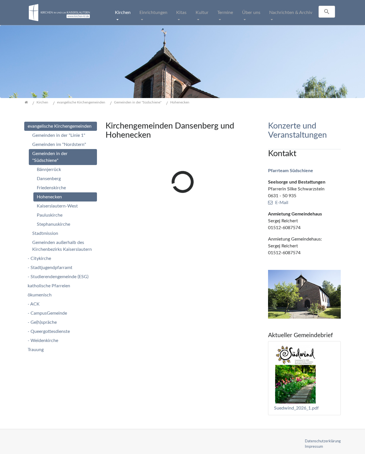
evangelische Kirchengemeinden (60, 126)
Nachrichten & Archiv (290, 12)
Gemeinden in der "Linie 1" (58, 135)
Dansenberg (49, 178)
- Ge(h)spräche (42, 322)
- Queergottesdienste (49, 331)
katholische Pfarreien (49, 286)
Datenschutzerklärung (323, 441)
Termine (225, 12)
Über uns (251, 12)
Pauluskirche (49, 215)
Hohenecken (49, 197)
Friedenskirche (51, 188)
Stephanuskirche (53, 224)
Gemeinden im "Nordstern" (59, 144)
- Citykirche (39, 258)
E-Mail (281, 202)
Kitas (181, 12)
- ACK (34, 304)
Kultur (202, 12)
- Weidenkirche (43, 340)
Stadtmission (45, 233)
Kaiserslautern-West (57, 206)
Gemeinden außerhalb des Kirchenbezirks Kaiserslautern (62, 246)
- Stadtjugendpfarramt (50, 267)
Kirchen (123, 12)
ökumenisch (40, 295)
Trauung (36, 349)
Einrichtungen (153, 12)
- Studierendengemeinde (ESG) (58, 276)
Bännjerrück (49, 169)
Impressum (314, 446)
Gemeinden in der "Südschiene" (50, 157)
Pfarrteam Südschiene (290, 170)
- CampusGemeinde (47, 313)
